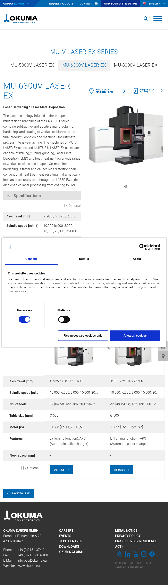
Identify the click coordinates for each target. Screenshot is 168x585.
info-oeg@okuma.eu (32, 560)
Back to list (20, 493)
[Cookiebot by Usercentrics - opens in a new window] (142, 247)
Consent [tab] (31, 259)
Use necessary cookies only (83, 335)
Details (59, 469)
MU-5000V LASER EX (32, 65)
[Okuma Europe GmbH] (20, 18)
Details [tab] (84, 259)
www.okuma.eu (28, 566)
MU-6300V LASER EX (84, 65)
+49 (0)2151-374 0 (30, 550)
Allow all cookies (135, 335)
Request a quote (147, 91)
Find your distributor (104, 91)
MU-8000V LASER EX (135, 65)
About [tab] (137, 259)
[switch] (60, 318)
